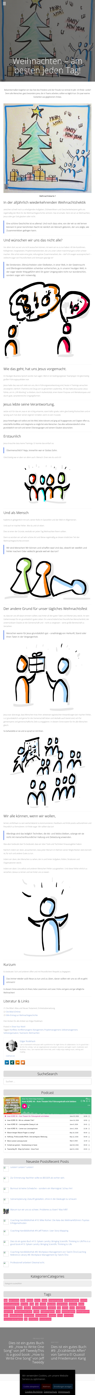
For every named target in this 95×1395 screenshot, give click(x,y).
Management (38, 1030)
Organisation (8, 1311)
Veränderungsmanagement (13, 1319)
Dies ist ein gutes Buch (11, 1304)
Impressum (64, 1391)
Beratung (30, 1300)
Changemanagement (56, 1300)
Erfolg (32, 1304)
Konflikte (13, 1030)
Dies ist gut (24, 1304)
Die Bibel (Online (13, 1011)
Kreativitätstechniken (39, 1308)
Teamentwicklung (41, 1315)
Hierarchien (73, 1304)
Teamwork (23, 1033)
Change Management (71, 1300)
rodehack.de (10, 1056)
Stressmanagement (16, 1315)
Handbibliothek (62, 1304)
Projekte (36, 1311)
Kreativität (27, 1308)
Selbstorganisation (11, 1033)
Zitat (25, 1319)
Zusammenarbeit (45, 1319)
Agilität (23, 1300)
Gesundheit (51, 1304)
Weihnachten (34, 1033)
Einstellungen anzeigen (63, 1386)
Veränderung (68, 1315)
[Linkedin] (7, 1062)
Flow (36, 1304)
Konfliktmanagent (25, 1030)
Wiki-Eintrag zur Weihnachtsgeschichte (22, 1015)
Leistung (65, 1308)
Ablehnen (46, 1386)
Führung (43, 1304)
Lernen (72, 1308)
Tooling (60, 1315)
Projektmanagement (52, 1030)
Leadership (52, 1308)
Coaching (84, 1300)
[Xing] (12, 1062)
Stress (6, 1315)
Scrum (58, 1311)
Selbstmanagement (70, 1030)
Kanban (81, 1304)
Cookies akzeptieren (31, 1386)
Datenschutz (50, 1391)
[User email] (23, 1062)
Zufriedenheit (33, 1319)
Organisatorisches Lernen (23, 1311)
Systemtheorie (29, 1315)
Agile (5, 1300)
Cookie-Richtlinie (34, 1391)
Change (44, 1300)
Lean (59, 1308)
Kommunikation (9, 1308)
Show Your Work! (18, 1026)
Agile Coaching (14, 1300)
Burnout (37, 1300)
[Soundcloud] (17, 1062)
